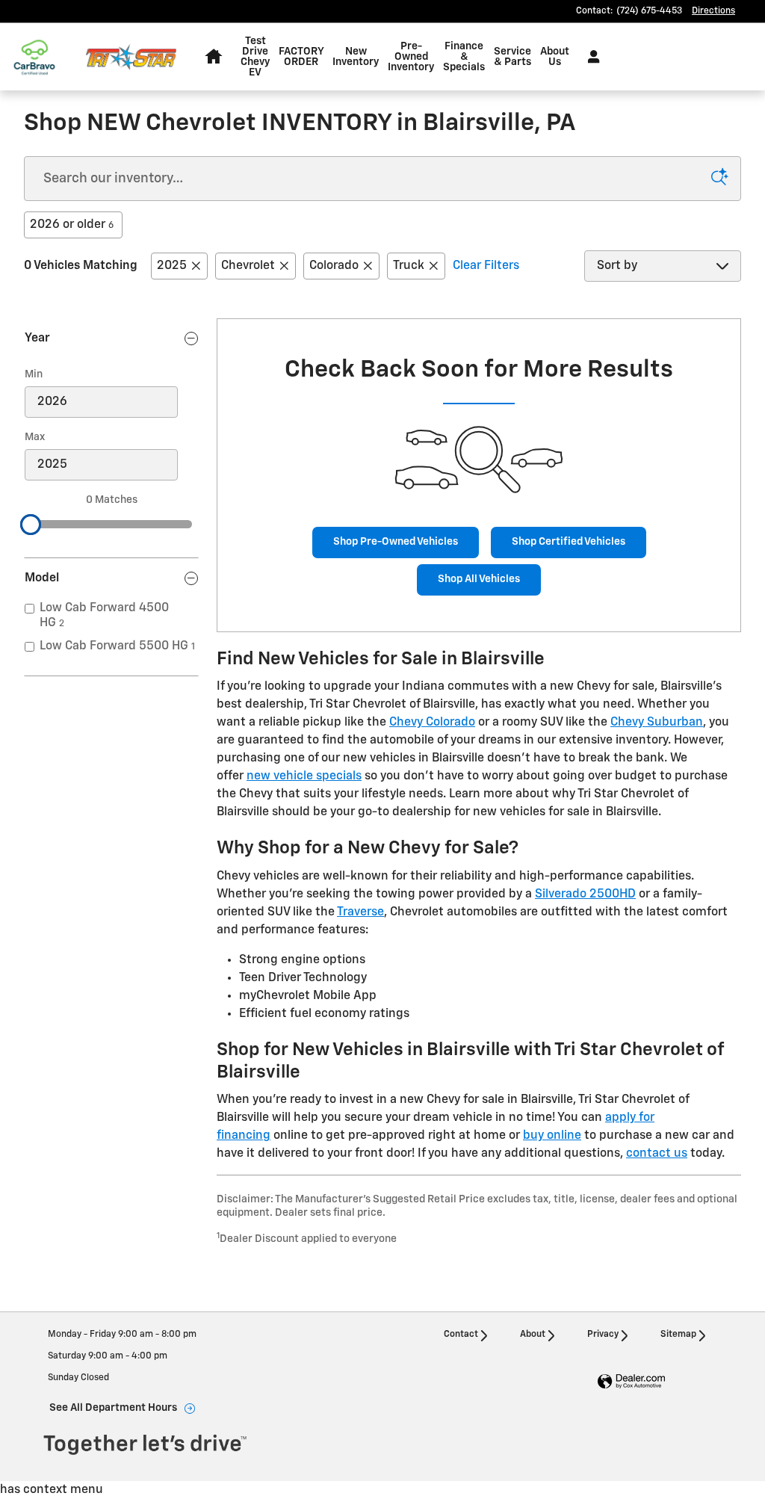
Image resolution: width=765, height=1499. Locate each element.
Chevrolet (248, 266)
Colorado (334, 266)
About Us (554, 56)
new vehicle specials (304, 776)
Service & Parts (512, 56)
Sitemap (678, 1334)
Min (34, 374)
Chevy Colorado (432, 723)
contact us (656, 1154)
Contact (461, 1334)
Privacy (603, 1334)
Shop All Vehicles (479, 579)
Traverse (360, 912)
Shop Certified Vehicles (568, 542)
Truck (408, 266)
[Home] (42, 57)
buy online (552, 1136)
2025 (172, 266)
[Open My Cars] (590, 56)
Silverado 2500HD (585, 894)
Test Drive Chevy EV (255, 57)
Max (35, 437)
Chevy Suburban (656, 723)
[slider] (30, 524)
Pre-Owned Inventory (411, 56)
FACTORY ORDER (301, 56)
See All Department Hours (113, 1408)
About (532, 1334)
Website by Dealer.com (631, 1382)
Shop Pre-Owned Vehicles (395, 542)
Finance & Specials (464, 56)
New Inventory (355, 56)
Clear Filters (486, 266)
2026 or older (72, 225)
